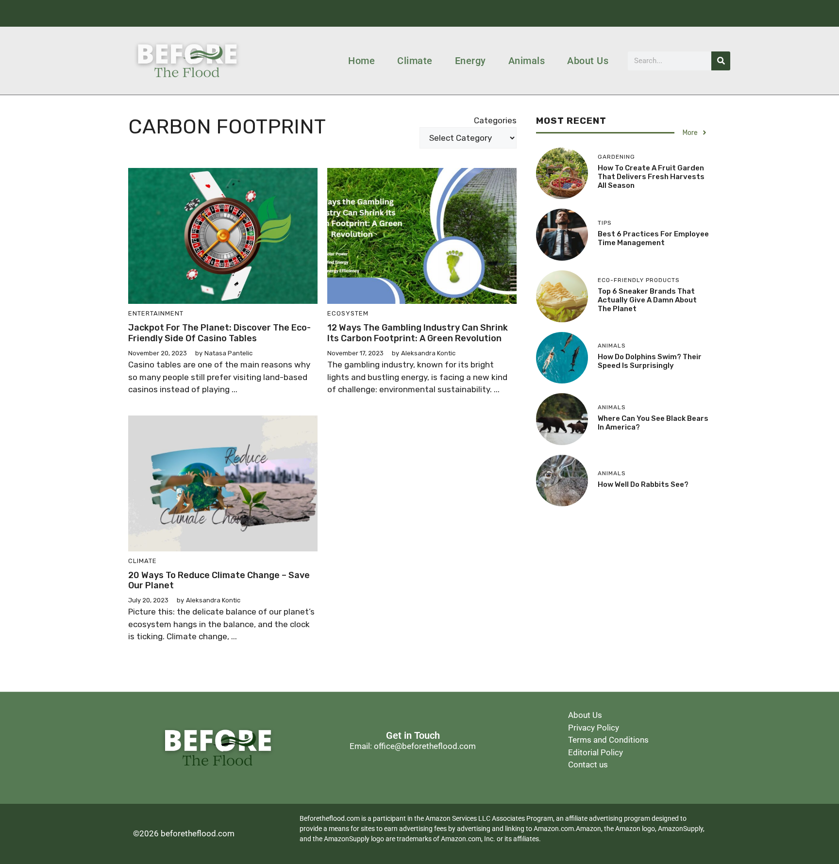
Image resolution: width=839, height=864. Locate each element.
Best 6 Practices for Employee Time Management (653, 238)
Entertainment (156, 313)
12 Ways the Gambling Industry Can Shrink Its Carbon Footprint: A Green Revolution (417, 333)
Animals (526, 60)
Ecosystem (348, 313)
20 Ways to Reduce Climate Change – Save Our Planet (219, 580)
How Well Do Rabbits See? (643, 484)
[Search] (720, 60)
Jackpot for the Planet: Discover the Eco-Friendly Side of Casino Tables (219, 333)
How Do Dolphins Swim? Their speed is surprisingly (650, 361)
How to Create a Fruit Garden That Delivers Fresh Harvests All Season (651, 177)
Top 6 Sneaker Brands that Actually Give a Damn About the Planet (647, 300)
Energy (470, 60)
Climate (415, 60)
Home (361, 60)
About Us (587, 60)
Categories (495, 120)
